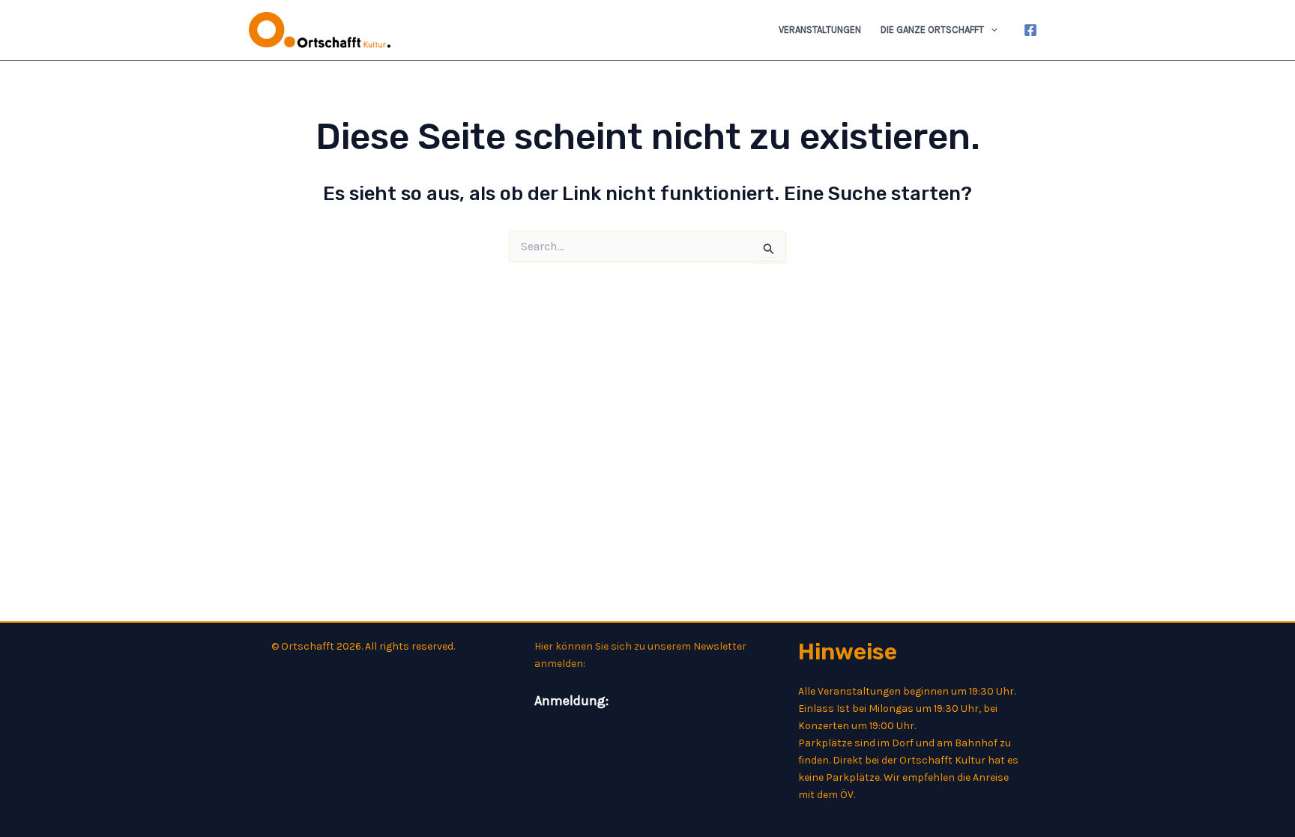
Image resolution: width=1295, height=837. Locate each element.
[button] (990, 30)
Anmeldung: (571, 700)
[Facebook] (1030, 30)
